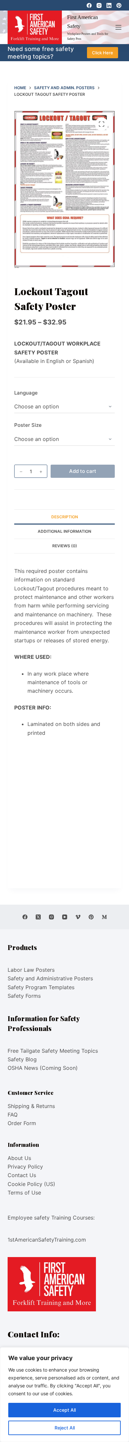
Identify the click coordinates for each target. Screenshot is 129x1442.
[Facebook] (89, 5)
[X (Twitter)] (38, 916)
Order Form (22, 1123)
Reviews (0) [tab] (64, 545)
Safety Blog (22, 1059)
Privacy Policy (25, 1166)
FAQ (13, 1114)
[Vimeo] (77, 916)
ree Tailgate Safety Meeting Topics (54, 1050)
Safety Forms (24, 995)
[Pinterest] (118, 5)
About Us (19, 1158)
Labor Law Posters (31, 969)
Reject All (65, 1427)
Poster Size (28, 425)
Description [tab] (64, 516)
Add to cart (82, 471)
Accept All (64, 1410)
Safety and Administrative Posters (50, 978)
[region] (64, 1394)
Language (26, 393)
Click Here (102, 52)
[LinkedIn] (109, 5)
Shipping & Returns (31, 1106)
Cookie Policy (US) (31, 1184)
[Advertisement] (64, 812)
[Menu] (118, 27)
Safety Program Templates (41, 987)
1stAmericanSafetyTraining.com (47, 1239)
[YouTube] (64, 916)
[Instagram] (99, 5)
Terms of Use (24, 1192)
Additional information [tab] (64, 531)
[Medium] (104, 916)
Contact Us (22, 1175)
